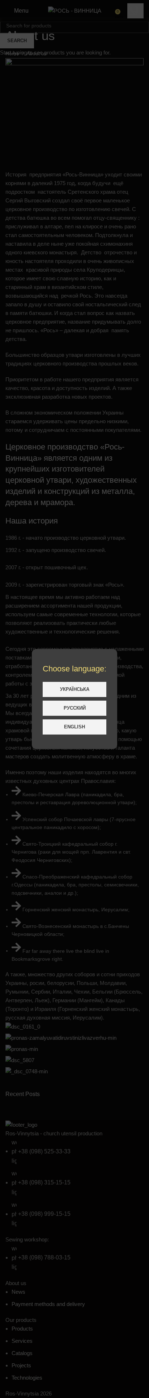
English (74, 726)
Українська (74, 689)
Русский (75, 708)
